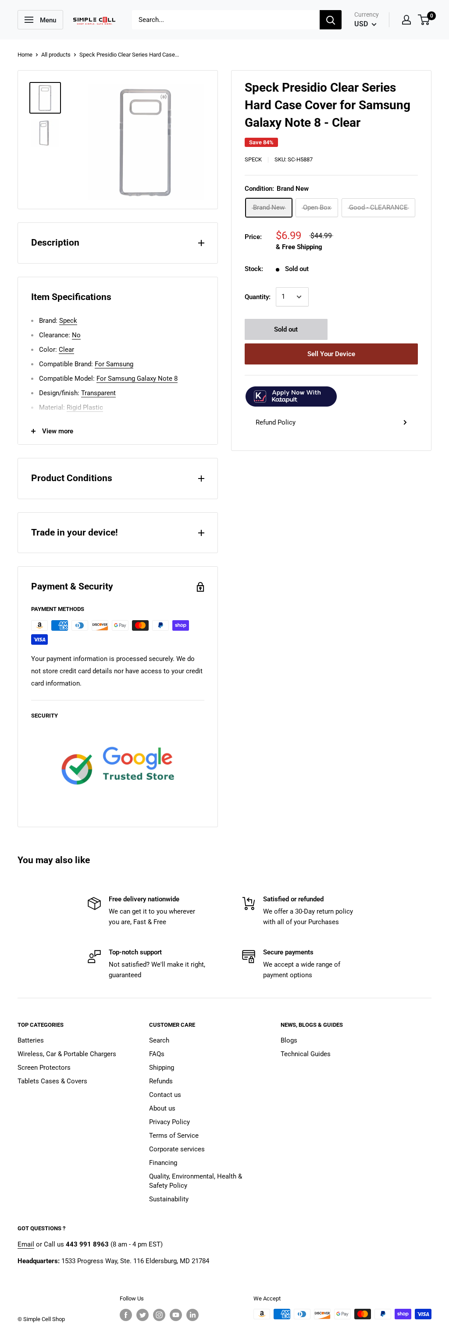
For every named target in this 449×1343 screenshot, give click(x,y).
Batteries (31, 1040)
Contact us (165, 1095)
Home (25, 54)
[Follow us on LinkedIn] (192, 1315)
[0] (424, 19)
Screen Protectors (44, 1068)
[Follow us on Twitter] (142, 1315)
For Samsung (114, 364)
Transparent (98, 393)
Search (159, 1040)
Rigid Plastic (85, 407)
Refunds (161, 1081)
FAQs (156, 1054)
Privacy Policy (169, 1122)
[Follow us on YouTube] (176, 1315)
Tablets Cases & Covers (52, 1081)
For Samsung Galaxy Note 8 (137, 378)
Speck (253, 159)
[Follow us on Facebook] (126, 1315)
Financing (163, 1163)
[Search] (331, 19)
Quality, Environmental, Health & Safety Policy (195, 1180)
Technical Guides (306, 1054)
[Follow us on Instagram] (159, 1315)
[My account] (406, 20)
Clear (66, 350)
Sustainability (169, 1199)
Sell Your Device (331, 354)
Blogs (289, 1040)
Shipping (161, 1068)
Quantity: (258, 297)
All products (56, 54)
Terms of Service (174, 1135)
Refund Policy (276, 422)
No (76, 335)
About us (162, 1108)
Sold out (286, 329)
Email (26, 1244)
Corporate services (177, 1149)
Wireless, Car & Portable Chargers (67, 1054)
